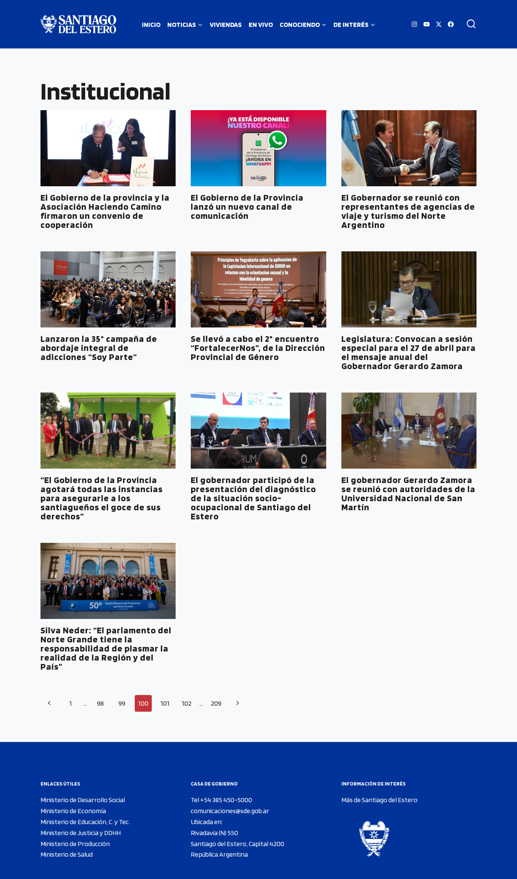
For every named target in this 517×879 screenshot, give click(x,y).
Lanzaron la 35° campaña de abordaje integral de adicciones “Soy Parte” (98, 347)
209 (216, 703)
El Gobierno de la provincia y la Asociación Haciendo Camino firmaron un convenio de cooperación (105, 211)
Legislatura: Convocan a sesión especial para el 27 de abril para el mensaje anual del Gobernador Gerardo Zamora (408, 352)
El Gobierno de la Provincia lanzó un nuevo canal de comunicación (247, 206)
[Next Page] (237, 703)
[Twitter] (439, 24)
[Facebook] (451, 24)
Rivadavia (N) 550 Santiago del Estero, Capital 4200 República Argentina (237, 844)
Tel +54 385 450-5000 (221, 800)
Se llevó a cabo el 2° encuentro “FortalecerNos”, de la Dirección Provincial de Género (258, 347)
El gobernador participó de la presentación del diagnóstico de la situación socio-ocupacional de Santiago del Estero (253, 498)
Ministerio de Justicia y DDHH (80, 833)
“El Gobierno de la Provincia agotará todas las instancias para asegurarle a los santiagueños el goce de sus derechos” (101, 498)
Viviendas (226, 24)
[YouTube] (426, 24)
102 (187, 703)
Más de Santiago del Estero (379, 800)
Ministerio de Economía (73, 811)
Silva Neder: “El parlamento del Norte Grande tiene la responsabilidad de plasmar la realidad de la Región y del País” (105, 648)
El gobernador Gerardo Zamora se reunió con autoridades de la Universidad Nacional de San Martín (408, 493)
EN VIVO (261, 24)
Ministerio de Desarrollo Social (82, 800)
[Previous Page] (49, 703)
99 (121, 703)
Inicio (151, 24)
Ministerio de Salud (66, 854)
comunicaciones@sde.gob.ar (230, 811)
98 (100, 703)
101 (165, 703)
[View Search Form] (469, 24)
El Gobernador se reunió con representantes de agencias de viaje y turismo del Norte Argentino (408, 211)
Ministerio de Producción (75, 844)
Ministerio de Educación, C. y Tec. (85, 822)
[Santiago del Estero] (78, 24)
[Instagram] (414, 24)
